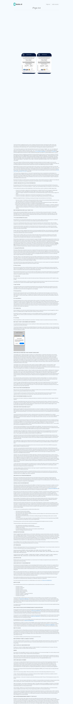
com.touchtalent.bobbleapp (40, 151)
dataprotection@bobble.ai (53, 488)
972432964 (54, 151)
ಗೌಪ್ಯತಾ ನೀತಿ (48, 4)
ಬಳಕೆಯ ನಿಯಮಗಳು (55, 4)
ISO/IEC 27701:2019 (23, 171)
